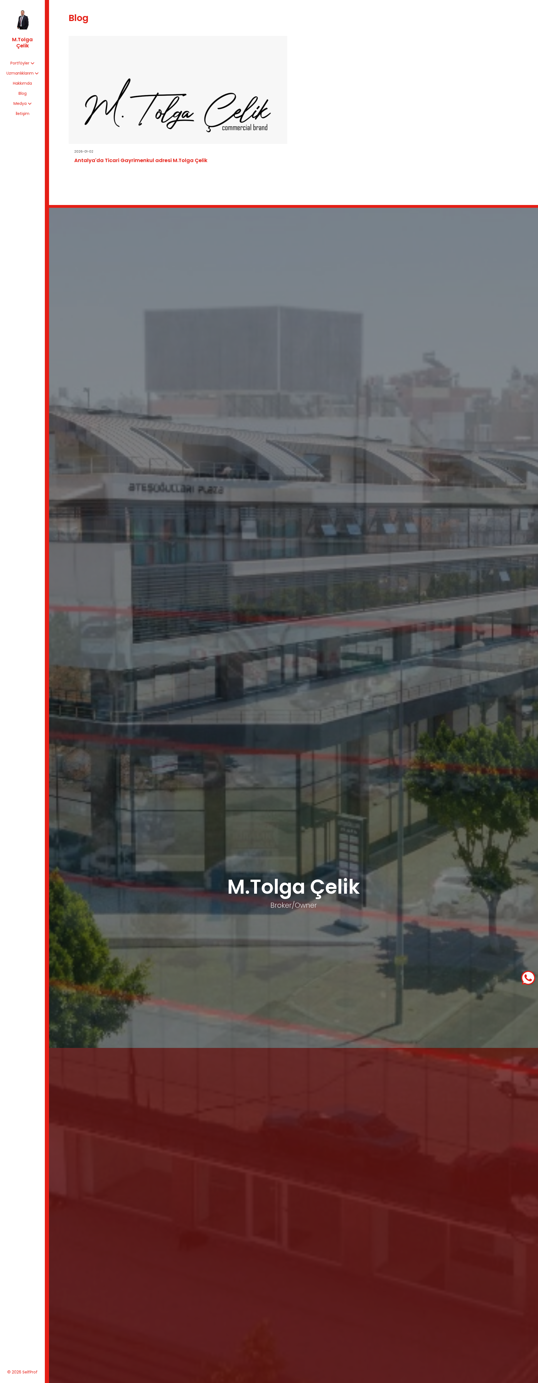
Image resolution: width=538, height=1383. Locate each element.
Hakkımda (22, 83)
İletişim (22, 113)
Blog (22, 93)
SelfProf (30, 1372)
